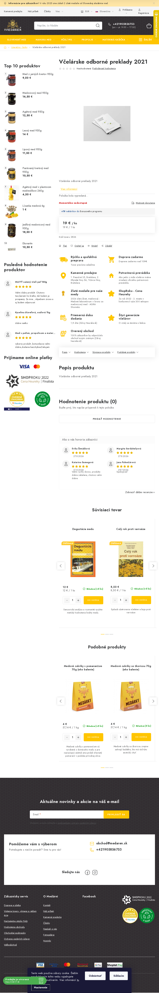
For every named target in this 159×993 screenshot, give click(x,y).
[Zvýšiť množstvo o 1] (78, 600)
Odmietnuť (95, 976)
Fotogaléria (49, 934)
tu (78, 980)
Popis (64, 352)
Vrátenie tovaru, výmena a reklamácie (20, 913)
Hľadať (97, 26)
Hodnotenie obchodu (14, 927)
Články (47, 11)
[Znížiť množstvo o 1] (67, 600)
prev (61, 566)
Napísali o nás (50, 928)
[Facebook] (87, 872)
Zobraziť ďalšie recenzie (139, 492)
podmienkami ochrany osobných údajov (77, 823)
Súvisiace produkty (102, 352)
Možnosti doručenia (145, 202)
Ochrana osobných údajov (17, 938)
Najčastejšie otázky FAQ (16, 921)
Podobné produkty (126, 352)
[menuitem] (18, 39)
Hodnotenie (80, 352)
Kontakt (46, 905)
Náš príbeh (33, 11)
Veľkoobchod (10, 944)
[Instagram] (94, 872)
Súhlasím (119, 976)
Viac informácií (69, 189)
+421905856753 (123, 24)
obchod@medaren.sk (111, 843)
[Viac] (145, 39)
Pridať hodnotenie (107, 418)
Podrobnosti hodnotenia (104, 68)
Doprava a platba (12, 905)
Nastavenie (40, 987)
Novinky (47, 940)
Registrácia (143, 13)
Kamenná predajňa (13, 11)
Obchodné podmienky (15, 933)
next (153, 566)
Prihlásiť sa (116, 814)
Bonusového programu (91, 211)
